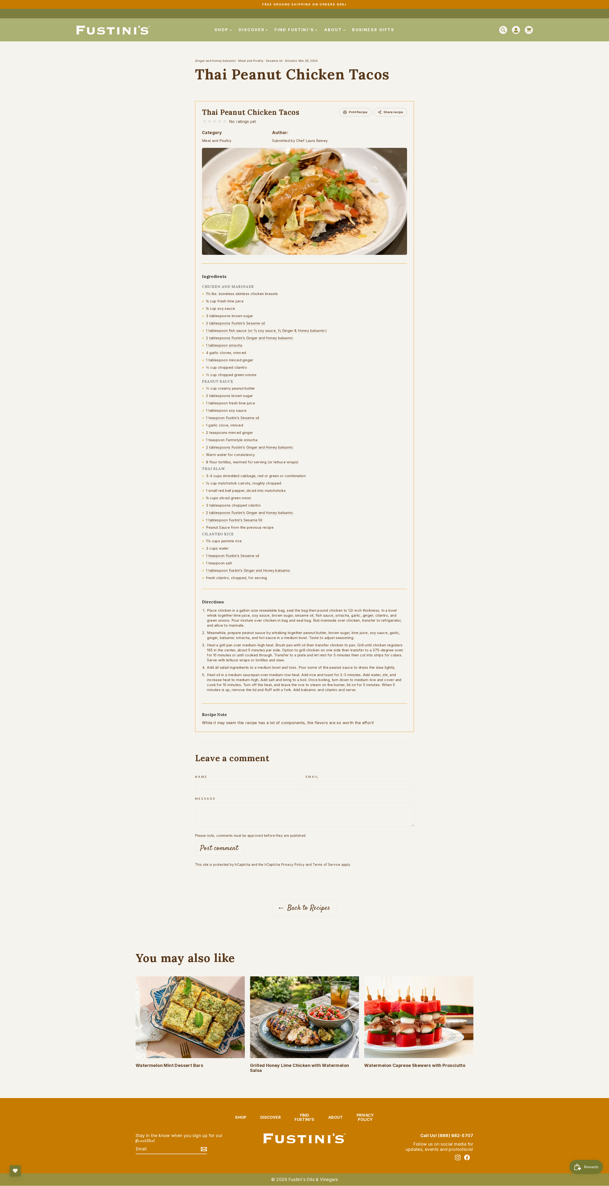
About (334, 29)
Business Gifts (373, 29)
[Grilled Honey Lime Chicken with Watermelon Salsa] (304, 1017)
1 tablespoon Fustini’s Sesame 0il (234, 520)
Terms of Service (326, 865)
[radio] (204, 121)
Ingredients (214, 276)
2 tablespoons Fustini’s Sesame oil (235, 323)
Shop (222, 29)
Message (205, 798)
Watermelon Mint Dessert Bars (169, 1065)
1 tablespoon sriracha (224, 345)
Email (312, 777)
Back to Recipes (307, 908)
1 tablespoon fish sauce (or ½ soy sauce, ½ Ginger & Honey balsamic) (266, 330)
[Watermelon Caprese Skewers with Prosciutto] (418, 1017)
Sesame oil (274, 61)
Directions (213, 602)
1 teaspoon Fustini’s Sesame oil (232, 418)
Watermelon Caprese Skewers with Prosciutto (414, 1065)
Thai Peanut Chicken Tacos (251, 112)
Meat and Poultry (250, 61)
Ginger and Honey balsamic (215, 61)
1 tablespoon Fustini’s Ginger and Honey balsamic (248, 570)
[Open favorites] (15, 1170)
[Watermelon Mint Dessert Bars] (190, 1017)
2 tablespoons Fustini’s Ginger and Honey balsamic (249, 338)
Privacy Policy (293, 865)
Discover (252, 29)
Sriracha (291, 61)
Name (201, 777)
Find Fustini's (295, 29)
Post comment (219, 848)
